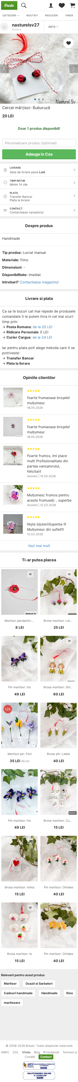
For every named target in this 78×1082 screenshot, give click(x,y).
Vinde (26, 1052)
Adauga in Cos (39, 154)
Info (52, 26)
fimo (69, 993)
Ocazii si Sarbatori (39, 983)
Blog (37, 1052)
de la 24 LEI (42, 337)
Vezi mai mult (39, 545)
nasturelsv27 (25, 25)
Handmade (49, 993)
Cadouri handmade (18, 993)
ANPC (5, 1052)
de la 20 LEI (42, 327)
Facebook (52, 1052)
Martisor (10, 983)
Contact (46, 1057)
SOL (16, 1052)
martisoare (12, 1002)
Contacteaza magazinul (39, 282)
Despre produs (39, 225)
